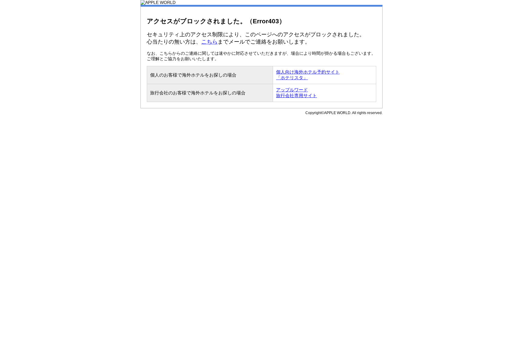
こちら (209, 42)
